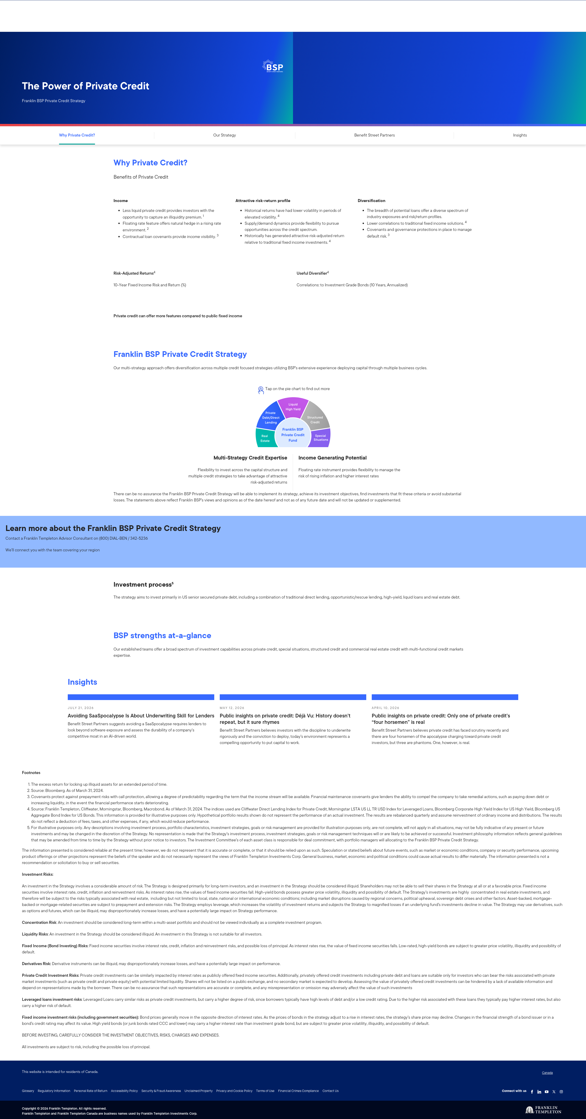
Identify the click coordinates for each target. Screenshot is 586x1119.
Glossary (28, 1091)
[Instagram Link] (561, 1090)
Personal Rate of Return (90, 1091)
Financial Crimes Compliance (298, 1091)
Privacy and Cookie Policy (234, 1091)
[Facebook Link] (532, 1090)
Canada (547, 1072)
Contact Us (331, 1091)
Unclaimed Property (198, 1091)
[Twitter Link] (554, 1090)
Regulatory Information (54, 1091)
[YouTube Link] (546, 1090)
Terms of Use (265, 1091)
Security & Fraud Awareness (161, 1091)
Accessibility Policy (124, 1091)
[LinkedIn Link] (539, 1090)
